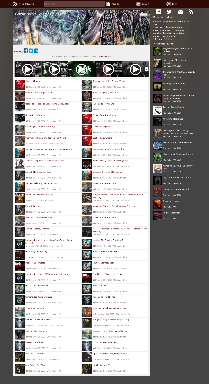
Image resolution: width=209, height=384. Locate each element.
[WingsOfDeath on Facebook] (158, 11)
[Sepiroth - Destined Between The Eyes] (54, 69)
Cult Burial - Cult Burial (163, 39)
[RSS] (191, 11)
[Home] (17, 40)
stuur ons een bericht (101, 56)
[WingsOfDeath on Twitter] (169, 11)
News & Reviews (26, 3)
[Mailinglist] (180, 11)
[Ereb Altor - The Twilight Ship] (135, 69)
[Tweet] (31, 51)
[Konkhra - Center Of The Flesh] (108, 69)
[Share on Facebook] (25, 51)
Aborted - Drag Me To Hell (164, 36)
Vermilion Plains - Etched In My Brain (169, 33)
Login (174, 3)
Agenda (115, 3)
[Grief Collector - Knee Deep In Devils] (28, 69)
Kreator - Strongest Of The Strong (168, 30)
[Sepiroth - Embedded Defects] (81, 69)
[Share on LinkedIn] (36, 51)
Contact (145, 3)
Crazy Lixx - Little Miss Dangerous (168, 27)
